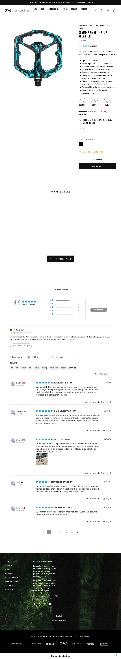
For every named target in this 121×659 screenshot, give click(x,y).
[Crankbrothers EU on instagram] (39, 603)
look (30, 368)
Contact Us (9, 566)
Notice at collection (60, 656)
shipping (44, 368)
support (63, 368)
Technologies (53, 9)
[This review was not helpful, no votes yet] (108, 402)
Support (84, 9)
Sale (60, 12)
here (114, 87)
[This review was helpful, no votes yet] (104, 402)
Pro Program (9, 574)
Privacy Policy (9, 585)
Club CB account (87, 2)
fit (12, 368)
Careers (7, 570)
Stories (74, 9)
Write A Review (98, 310)
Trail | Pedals (88, 26)
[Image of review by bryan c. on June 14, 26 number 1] (42, 459)
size (17, 368)
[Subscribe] (56, 596)
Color (86, 139)
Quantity (82, 128)
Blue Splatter (81, 144)
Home (81, 26)
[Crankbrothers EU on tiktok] (44, 603)
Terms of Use (38, 588)
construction (54, 368)
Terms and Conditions (12, 581)
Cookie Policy (9, 589)
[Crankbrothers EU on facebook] (34, 603)
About (7, 562)
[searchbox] (18, 357)
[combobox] (42, 357)
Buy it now (97, 166)
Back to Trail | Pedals (62, 259)
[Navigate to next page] (77, 532)
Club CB (65, 9)
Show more (72, 368)
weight (24, 368)
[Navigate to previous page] (43, 532)
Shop (42, 9)
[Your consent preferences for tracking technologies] (117, 655)
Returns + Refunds (11, 577)
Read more (64, 395)
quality (37, 368)
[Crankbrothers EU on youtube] (50, 603)
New (35, 9)
